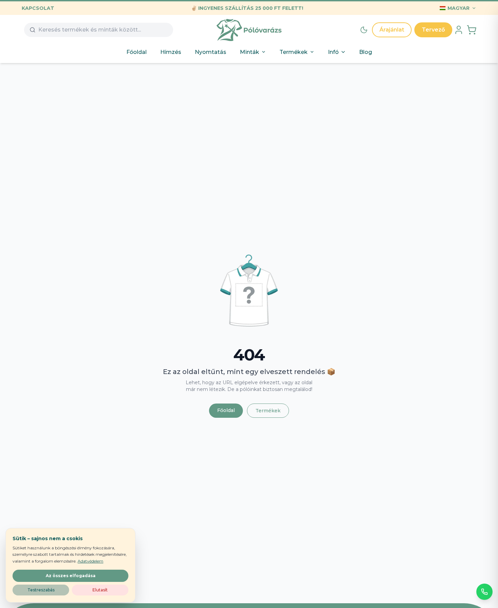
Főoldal (136, 52)
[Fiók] (459, 29)
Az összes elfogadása (71, 575)
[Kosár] (471, 29)
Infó (333, 52)
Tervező (433, 29)
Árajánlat (391, 29)
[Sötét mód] (364, 30)
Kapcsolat (38, 8)
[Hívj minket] (484, 592)
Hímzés (170, 52)
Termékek (293, 52)
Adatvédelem (90, 561)
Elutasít (100, 589)
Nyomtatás (210, 52)
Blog (365, 52)
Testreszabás (41, 589)
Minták (249, 52)
